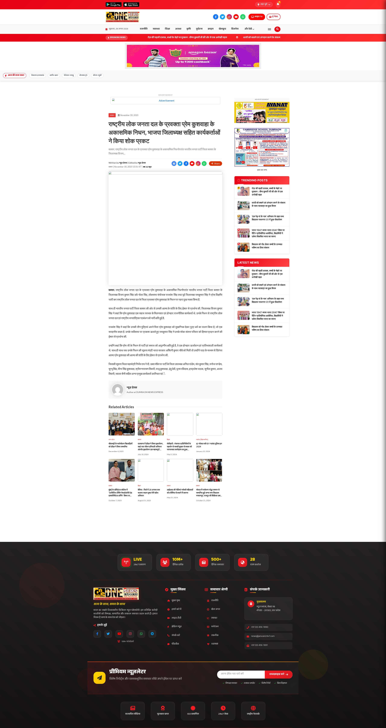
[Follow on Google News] (174, 163)
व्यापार (214, 618)
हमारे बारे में (176, 609)
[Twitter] (108, 634)
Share (217, 163)
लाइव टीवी (176, 618)
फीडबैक (175, 644)
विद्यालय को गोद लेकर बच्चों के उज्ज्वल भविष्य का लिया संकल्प (267, 250)
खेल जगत (215, 609)
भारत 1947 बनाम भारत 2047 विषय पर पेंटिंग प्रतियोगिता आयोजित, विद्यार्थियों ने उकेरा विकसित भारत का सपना (268, 237)
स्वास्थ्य (156, 29)
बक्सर (112, 115)
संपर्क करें (176, 635)
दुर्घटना (199, 29)
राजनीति (143, 29)
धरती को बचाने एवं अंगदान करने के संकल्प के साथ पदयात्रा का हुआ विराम (238, 38)
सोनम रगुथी (97, 75)
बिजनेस (235, 29)
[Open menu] (269, 29)
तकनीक (214, 635)
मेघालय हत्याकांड (37, 75)
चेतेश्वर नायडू (69, 75)
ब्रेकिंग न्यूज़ (177, 627)
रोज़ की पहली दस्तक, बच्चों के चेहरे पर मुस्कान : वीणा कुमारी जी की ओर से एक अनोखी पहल (150, 38)
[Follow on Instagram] (198, 163)
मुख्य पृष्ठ (176, 601)
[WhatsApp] (141, 634)
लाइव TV (258, 17)
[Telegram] (152, 634)
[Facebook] (97, 634)
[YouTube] (119, 634)
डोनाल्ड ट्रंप (83, 75)
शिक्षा (167, 29)
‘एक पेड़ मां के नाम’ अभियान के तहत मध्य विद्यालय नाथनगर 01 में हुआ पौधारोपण (268, 222)
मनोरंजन (215, 627)
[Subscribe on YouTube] (192, 163)
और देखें (248, 29)
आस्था (178, 29)
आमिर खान (54, 75)
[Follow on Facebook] (186, 163)
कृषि (189, 29)
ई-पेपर (275, 17)
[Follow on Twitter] (180, 163)
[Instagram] (130, 634)
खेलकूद (222, 29)
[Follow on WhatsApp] (204, 163)
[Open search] (277, 29)
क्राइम (211, 29)
